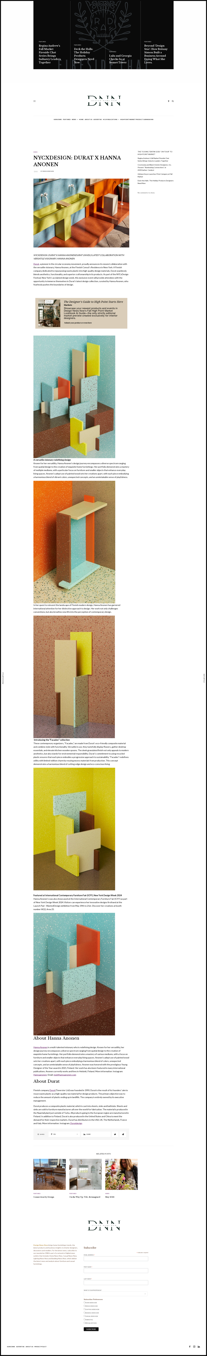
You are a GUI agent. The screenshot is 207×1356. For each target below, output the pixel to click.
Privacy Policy (40, 1347)
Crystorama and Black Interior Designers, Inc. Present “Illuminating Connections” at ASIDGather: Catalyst (154, 167)
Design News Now (48, 171)
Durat (36, 264)
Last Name (88, 1279)
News (35, 152)
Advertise (20, 1347)
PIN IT (82, 313)
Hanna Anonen (40, 1047)
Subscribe (11, 1347)
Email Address (89, 1255)
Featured (42, 41)
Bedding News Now (92, 1313)
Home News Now (91, 1302)
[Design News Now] (103, 101)
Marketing (89, 1319)
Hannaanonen (40, 1074)
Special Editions (91, 1323)
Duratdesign (76, 1123)
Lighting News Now (92, 1309)
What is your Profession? (92, 1290)
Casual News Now (91, 1316)
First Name (88, 1267)
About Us (29, 1347)
